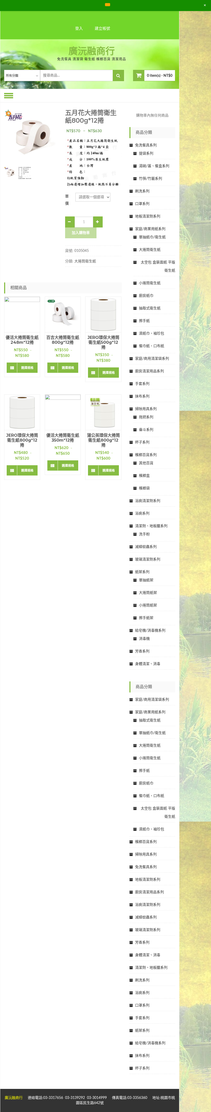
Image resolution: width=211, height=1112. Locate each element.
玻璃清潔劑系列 (147, 559)
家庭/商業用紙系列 (150, 229)
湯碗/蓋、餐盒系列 (154, 166)
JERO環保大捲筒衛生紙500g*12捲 (103, 342)
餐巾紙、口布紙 (151, 346)
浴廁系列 (142, 513)
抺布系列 (142, 396)
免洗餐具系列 (146, 145)
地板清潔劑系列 (147, 216)
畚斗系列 (146, 430)
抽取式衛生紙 (150, 308)
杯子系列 (142, 442)
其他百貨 (146, 463)
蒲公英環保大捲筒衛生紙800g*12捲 (103, 440)
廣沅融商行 (91, 51)
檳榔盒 (144, 476)
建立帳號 (102, 28)
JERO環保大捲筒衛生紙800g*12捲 (22, 440)
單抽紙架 (146, 580)
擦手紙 (144, 321)
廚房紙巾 (146, 296)
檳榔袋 (144, 488)
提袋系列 (146, 153)
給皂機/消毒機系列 (150, 630)
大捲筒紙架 (148, 593)
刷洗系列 (142, 191)
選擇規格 (27, 367)
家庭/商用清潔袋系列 (152, 358)
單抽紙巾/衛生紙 (152, 237)
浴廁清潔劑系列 (147, 501)
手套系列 (142, 384)
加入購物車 (81, 233)
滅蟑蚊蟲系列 (146, 547)
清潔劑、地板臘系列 (151, 526)
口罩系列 (142, 204)
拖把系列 (146, 417)
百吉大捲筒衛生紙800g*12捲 (62, 340)
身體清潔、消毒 (147, 664)
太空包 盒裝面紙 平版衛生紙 (158, 266)
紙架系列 (142, 572)
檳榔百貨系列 (146, 455)
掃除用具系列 (146, 409)
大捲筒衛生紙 (85, 261)
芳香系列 (142, 651)
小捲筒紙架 (148, 605)
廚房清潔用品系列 (149, 371)
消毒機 (144, 639)
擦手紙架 (146, 618)
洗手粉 (144, 534)
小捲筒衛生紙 (150, 283)
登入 (79, 28)
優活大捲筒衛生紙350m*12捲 (62, 438)
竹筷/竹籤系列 (150, 178)
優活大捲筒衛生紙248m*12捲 (22, 340)
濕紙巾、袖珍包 (151, 333)
